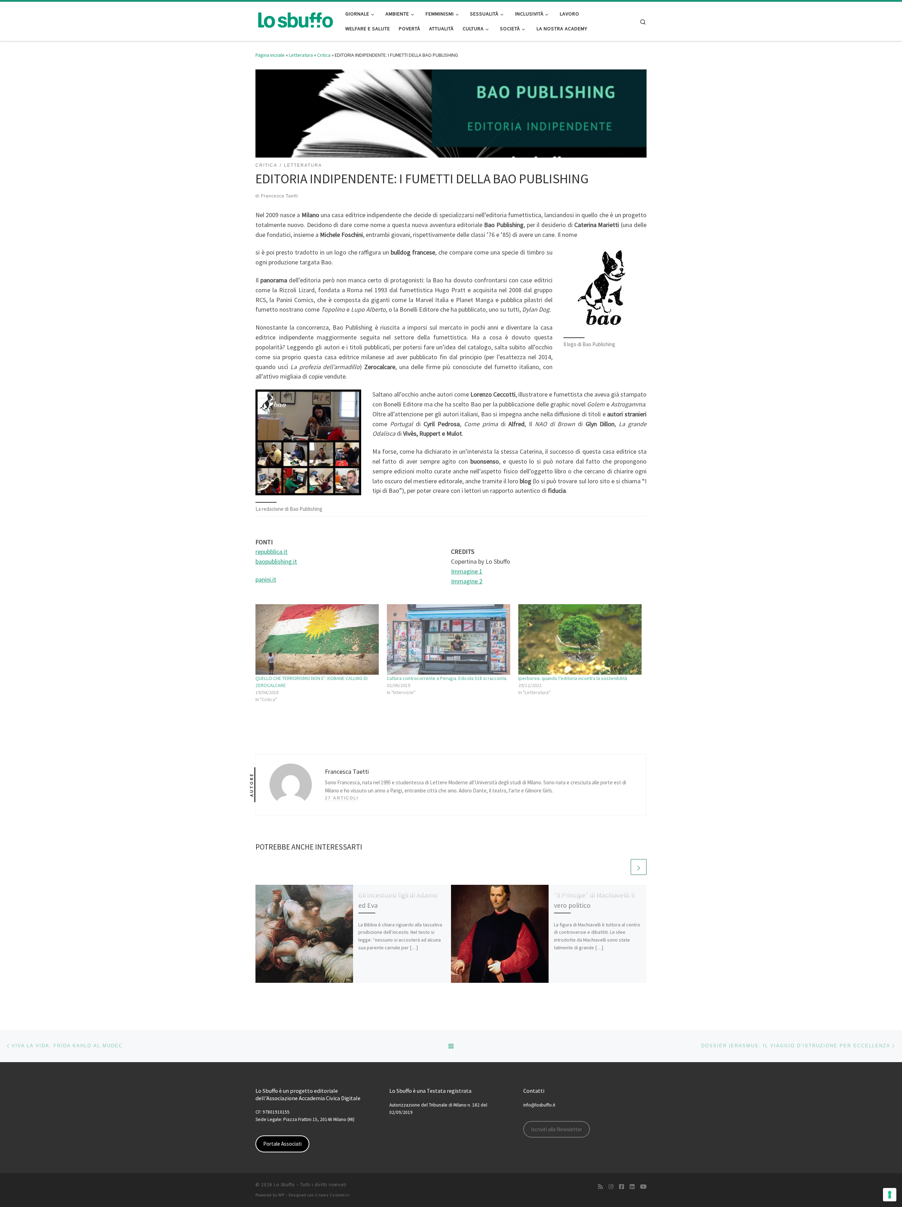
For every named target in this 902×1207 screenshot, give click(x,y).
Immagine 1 (466, 571)
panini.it (265, 579)
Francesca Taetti (279, 196)
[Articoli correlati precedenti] (622, 867)
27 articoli (341, 798)
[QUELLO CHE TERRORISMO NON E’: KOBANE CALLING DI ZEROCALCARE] (317, 639)
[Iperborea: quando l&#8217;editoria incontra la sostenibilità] (580, 639)
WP (281, 1195)
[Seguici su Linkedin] (632, 1186)
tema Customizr (334, 1195)
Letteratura (301, 55)
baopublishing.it (276, 561)
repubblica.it (271, 551)
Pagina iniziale (270, 55)
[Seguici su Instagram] (610, 1186)
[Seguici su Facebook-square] (621, 1186)
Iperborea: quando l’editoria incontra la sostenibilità (572, 678)
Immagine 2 (466, 581)
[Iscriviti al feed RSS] (600, 1186)
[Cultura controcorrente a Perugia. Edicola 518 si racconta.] (449, 639)
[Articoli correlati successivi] (639, 867)
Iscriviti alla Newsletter (556, 1129)
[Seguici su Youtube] (643, 1186)
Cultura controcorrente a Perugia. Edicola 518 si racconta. (447, 678)
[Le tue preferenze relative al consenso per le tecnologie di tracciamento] (889, 1194)
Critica (323, 55)
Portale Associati (282, 1143)
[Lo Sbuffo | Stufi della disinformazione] (295, 20)
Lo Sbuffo (284, 1185)
